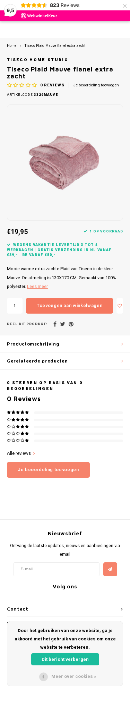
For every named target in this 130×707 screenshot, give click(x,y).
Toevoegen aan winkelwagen (69, 305)
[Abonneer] (110, 569)
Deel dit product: (27, 324)
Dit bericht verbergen (65, 659)
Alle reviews (19, 453)
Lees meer (37, 286)
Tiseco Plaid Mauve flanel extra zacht (54, 45)
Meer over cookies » (73, 676)
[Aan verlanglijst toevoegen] (119, 306)
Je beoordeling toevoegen (96, 85)
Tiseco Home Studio (37, 60)
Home (11, 45)
